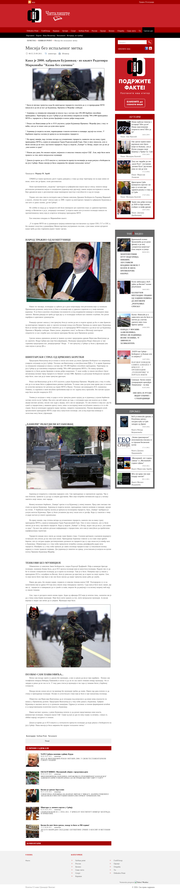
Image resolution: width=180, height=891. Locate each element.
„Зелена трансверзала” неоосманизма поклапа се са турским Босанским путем (142, 441)
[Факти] (55, 15)
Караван (78, 876)
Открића (117, 866)
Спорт (77, 873)
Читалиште (52, 736)
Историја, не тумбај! (75, 35)
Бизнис (78, 866)
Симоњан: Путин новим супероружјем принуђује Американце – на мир (141, 382)
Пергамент (30, 35)
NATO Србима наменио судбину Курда (57, 754)
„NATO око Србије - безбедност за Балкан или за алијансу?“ (142, 354)
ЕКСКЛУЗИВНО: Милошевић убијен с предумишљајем (64, 771)
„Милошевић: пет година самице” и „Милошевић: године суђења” (142, 460)
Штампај (65, 53)
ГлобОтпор (118, 860)
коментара (52, 53)
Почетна (31, 40)
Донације (44, 887)
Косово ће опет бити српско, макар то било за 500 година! (65, 825)
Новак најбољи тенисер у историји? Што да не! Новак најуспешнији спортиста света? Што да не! (142, 127)
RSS (33, 2)
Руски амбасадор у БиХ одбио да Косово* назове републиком (141, 284)
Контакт (52, 887)
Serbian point (80, 860)
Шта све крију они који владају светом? (141, 475)
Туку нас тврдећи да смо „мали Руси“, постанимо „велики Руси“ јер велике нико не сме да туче (142, 165)
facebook (146, 48)
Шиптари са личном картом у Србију (57, 807)
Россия (78, 863)
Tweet (47, 741)
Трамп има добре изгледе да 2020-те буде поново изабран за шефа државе (142, 204)
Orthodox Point (119, 873)
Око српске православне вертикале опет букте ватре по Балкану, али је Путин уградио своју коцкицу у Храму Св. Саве (142, 146)
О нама (36, 887)
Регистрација (149, 2)
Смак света (79, 870)
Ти (115, 870)
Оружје (117, 863)
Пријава (141, 2)
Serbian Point (45, 40)
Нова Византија (49, 35)
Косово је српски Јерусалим (52, 789)
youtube (150, 48)
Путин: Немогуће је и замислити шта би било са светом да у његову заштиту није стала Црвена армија (142, 319)
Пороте (39, 35)
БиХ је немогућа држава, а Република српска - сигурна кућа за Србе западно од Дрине (142, 420)
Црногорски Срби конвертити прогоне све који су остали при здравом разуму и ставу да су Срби (142, 187)
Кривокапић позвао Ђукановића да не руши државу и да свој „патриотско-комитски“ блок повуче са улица (141, 244)
